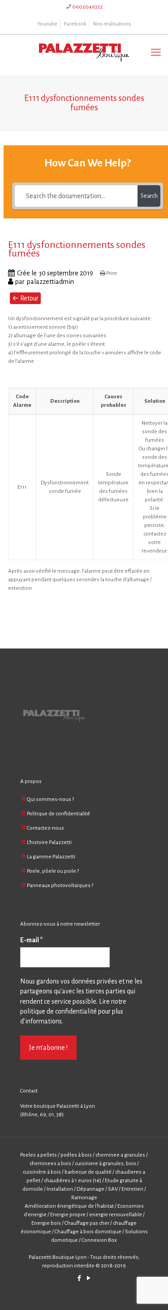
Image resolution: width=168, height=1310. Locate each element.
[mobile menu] (156, 52)
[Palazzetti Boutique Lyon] (84, 52)
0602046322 (87, 7)
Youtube (47, 24)
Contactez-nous (45, 828)
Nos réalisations (112, 24)
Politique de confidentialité (58, 814)
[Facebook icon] (79, 1278)
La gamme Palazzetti (51, 857)
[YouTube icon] (89, 1278)
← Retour (25, 298)
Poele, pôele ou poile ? (53, 871)
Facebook (75, 24)
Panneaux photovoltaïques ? (60, 885)
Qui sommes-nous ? (50, 799)
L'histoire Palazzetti (49, 842)
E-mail (31, 940)
